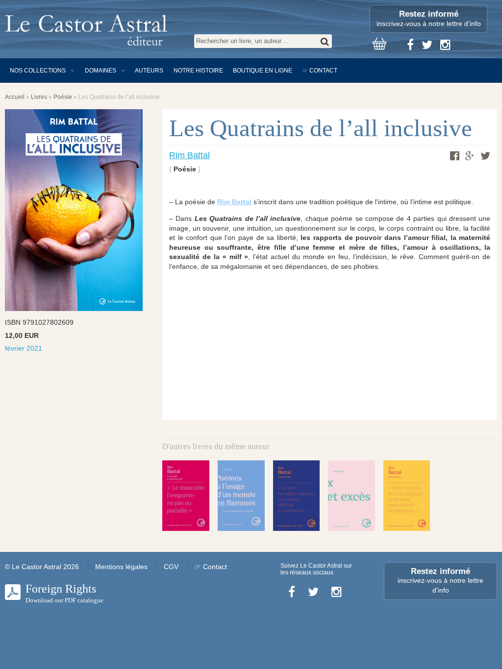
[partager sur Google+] (470, 156)
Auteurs (149, 70)
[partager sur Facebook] (454, 155)
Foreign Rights (64, 593)
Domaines (100, 70)
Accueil (15, 97)
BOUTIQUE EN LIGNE (262, 70)
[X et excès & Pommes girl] (185, 495)
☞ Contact (319, 70)
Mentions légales (121, 567)
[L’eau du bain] (296, 495)
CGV (171, 567)
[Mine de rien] (406, 495)
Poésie (62, 97)
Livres (39, 97)
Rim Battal (189, 155)
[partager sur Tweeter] (485, 155)
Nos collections (38, 70)
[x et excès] (351, 495)
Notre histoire (198, 70)
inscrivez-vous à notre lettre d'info (428, 18)
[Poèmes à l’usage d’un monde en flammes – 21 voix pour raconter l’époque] (241, 495)
